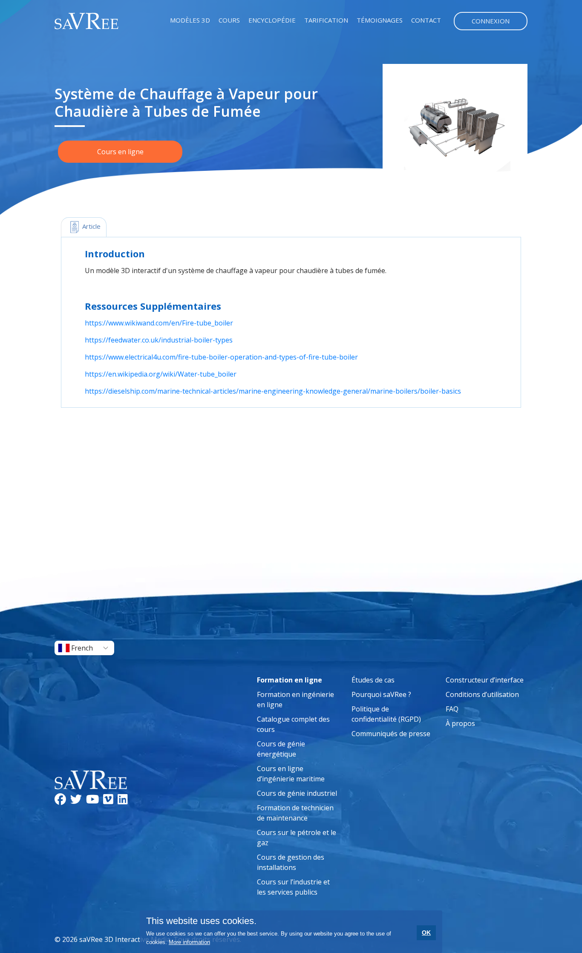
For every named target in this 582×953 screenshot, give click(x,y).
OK (426, 932)
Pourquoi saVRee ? (381, 694)
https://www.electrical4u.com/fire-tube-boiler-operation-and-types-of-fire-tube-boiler (221, 357)
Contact (426, 20)
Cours (229, 20)
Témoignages (380, 20)
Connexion (491, 21)
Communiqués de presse (391, 733)
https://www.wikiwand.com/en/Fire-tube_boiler (159, 323)
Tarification (326, 20)
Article (91, 226)
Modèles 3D (190, 20)
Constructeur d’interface (485, 680)
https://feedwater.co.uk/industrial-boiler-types (159, 340)
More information (189, 942)
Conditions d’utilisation (482, 694)
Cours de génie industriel (297, 793)
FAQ (452, 709)
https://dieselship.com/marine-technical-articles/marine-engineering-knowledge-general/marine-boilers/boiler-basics (273, 391)
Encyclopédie (272, 20)
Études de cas (373, 680)
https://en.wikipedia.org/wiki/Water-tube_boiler (160, 374)
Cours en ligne (120, 151)
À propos (460, 723)
